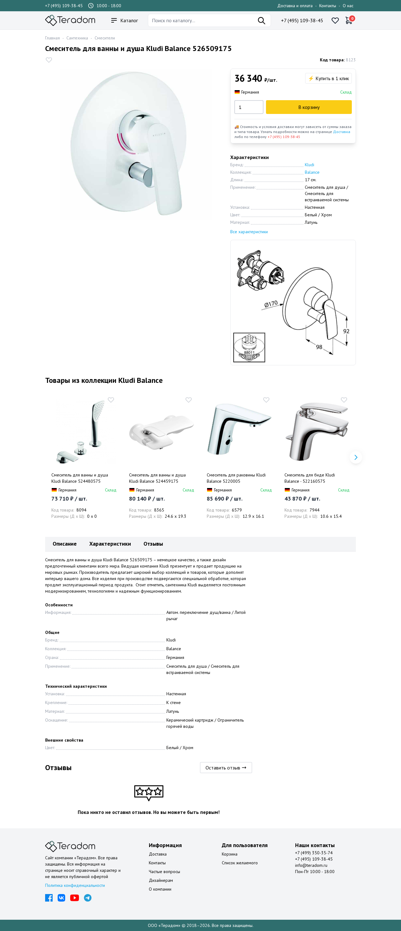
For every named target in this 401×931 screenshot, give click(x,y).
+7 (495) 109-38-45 (64, 5)
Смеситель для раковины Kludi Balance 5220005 (236, 478)
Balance (312, 172)
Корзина (229, 854)
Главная (52, 38)
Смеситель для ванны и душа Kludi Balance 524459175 (157, 478)
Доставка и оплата (295, 5)
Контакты (327, 5)
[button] (356, 457)
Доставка (341, 131)
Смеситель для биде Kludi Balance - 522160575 (309, 478)
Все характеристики (249, 231)
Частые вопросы (164, 871)
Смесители (105, 38)
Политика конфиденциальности (75, 885)
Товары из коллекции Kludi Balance (104, 380)
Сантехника (77, 38)
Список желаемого (240, 863)
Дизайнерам (161, 880)
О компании (160, 889)
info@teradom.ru (311, 865)
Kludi (309, 164)
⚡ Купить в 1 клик (328, 78)
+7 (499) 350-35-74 (314, 853)
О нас (348, 5)
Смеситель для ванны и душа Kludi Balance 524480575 (79, 478)
